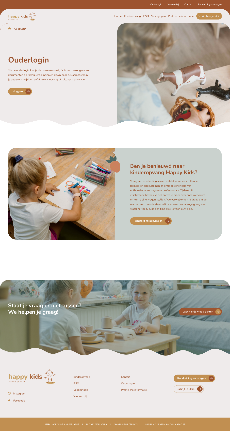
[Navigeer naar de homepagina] (22, 16)
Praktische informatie (181, 16)
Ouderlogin (156, 4)
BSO (146, 16)
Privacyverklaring (96, 424)
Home (118, 16)
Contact (188, 4)
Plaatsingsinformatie (126, 424)
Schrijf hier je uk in (209, 16)
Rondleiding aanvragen (210, 4)
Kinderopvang (132, 16)
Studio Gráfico (176, 424)
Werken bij (173, 4)
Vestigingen (158, 16)
